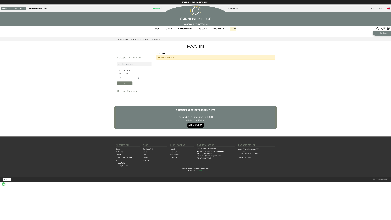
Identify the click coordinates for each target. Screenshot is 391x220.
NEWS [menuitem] (233, 29)
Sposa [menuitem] (158, 29)
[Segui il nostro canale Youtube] (193, 171)
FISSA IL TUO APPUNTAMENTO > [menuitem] (13, 8)
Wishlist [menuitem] (145, 157)
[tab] (158, 53)
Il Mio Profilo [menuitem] (174, 155)
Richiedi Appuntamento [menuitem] (124, 157)
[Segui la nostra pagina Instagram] (190, 171)
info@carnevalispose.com (211, 156)
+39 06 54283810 (206, 153)
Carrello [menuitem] (145, 152)
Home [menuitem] (118, 149)
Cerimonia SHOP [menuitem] (184, 29)
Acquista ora (195, 125)
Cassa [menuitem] (145, 155)
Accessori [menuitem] (202, 29)
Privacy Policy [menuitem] (121, 163)
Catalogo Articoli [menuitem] (149, 149)
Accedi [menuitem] (172, 149)
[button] (124, 83)
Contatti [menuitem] (119, 155)
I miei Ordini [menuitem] (174, 157)
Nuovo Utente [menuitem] (175, 152)
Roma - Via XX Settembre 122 (248, 149)
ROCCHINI (195, 46)
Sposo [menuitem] (169, 29)
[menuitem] (378, 8)
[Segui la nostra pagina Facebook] (188, 171)
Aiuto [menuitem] (146, 160)
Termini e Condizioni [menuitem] (123, 166)
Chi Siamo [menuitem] (119, 152)
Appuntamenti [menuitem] (219, 29)
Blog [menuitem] (117, 160)
